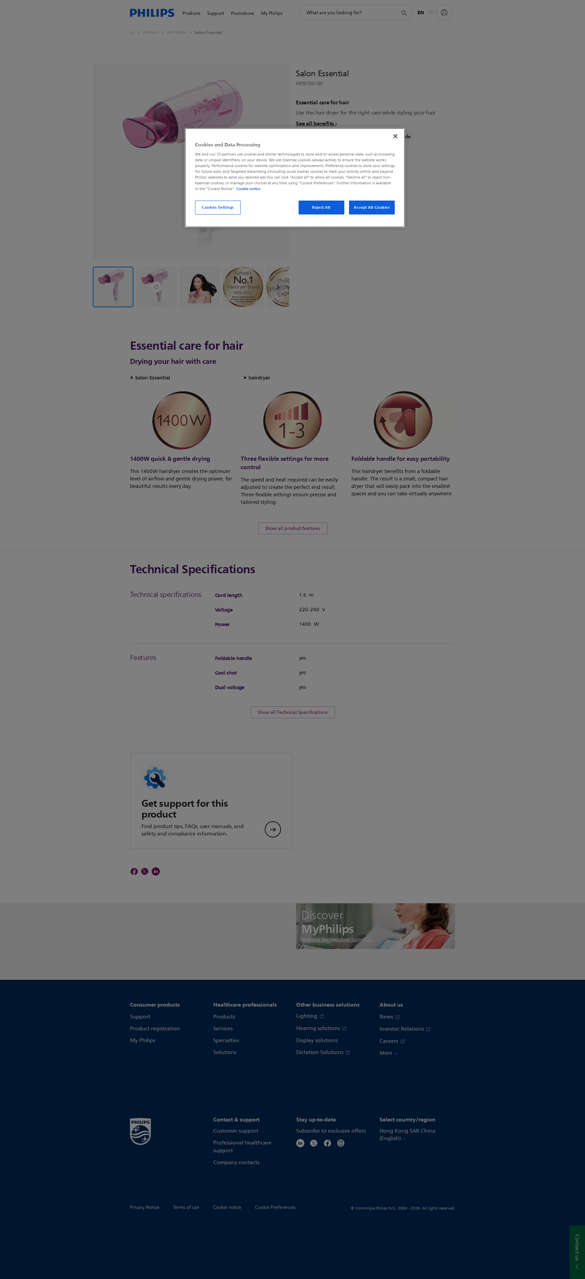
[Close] (395, 136)
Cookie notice (248, 188)
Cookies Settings (218, 207)
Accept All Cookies (372, 207)
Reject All (321, 207)
